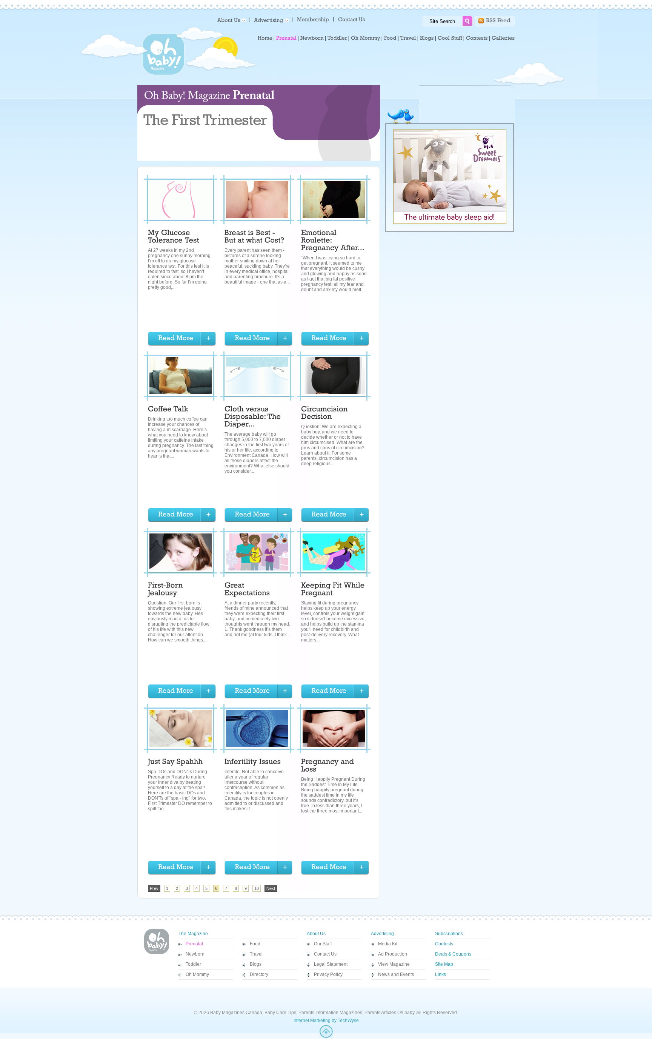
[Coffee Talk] (168, 410)
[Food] (390, 38)
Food (255, 944)
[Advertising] (270, 20)
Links (440, 974)
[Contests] (477, 38)
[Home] (265, 38)
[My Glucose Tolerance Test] (173, 237)
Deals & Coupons (453, 954)
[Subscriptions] (313, 19)
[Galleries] (503, 38)
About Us (316, 933)
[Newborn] (312, 38)
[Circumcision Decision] (325, 414)
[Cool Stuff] (450, 38)
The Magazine (193, 933)
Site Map (444, 964)
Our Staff (323, 944)
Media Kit (387, 944)
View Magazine (394, 964)
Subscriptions (449, 933)
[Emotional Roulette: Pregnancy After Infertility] (332, 241)
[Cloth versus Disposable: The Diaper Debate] (254, 417)
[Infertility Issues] (253, 763)
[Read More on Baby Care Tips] (182, 339)
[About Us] (230, 20)
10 (256, 888)
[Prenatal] (286, 38)
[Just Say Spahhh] (175, 763)
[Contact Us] (352, 19)
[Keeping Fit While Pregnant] (334, 590)
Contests (444, 944)
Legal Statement (331, 964)
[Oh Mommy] (365, 38)
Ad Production (392, 954)
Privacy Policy (328, 974)
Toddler (193, 964)
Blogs (255, 964)
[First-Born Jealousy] (166, 590)
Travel (256, 954)
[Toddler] (337, 38)
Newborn (195, 954)
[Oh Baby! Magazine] (163, 73)
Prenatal (194, 944)
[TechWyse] (326, 1036)
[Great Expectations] (247, 590)
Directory (259, 974)
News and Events (396, 974)
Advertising (382, 933)
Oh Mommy (197, 974)
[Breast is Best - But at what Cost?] (254, 237)
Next (270, 888)
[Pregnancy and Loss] (328, 766)
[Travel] (408, 38)
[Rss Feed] (498, 20)
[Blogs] (427, 38)
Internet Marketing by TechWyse (326, 1020)
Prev (154, 888)
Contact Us (325, 954)
